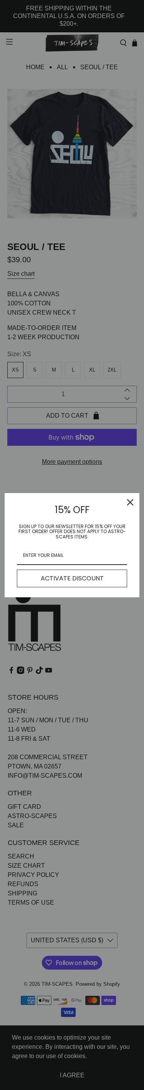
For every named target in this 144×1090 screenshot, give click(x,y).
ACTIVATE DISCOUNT (72, 578)
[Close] (130, 502)
